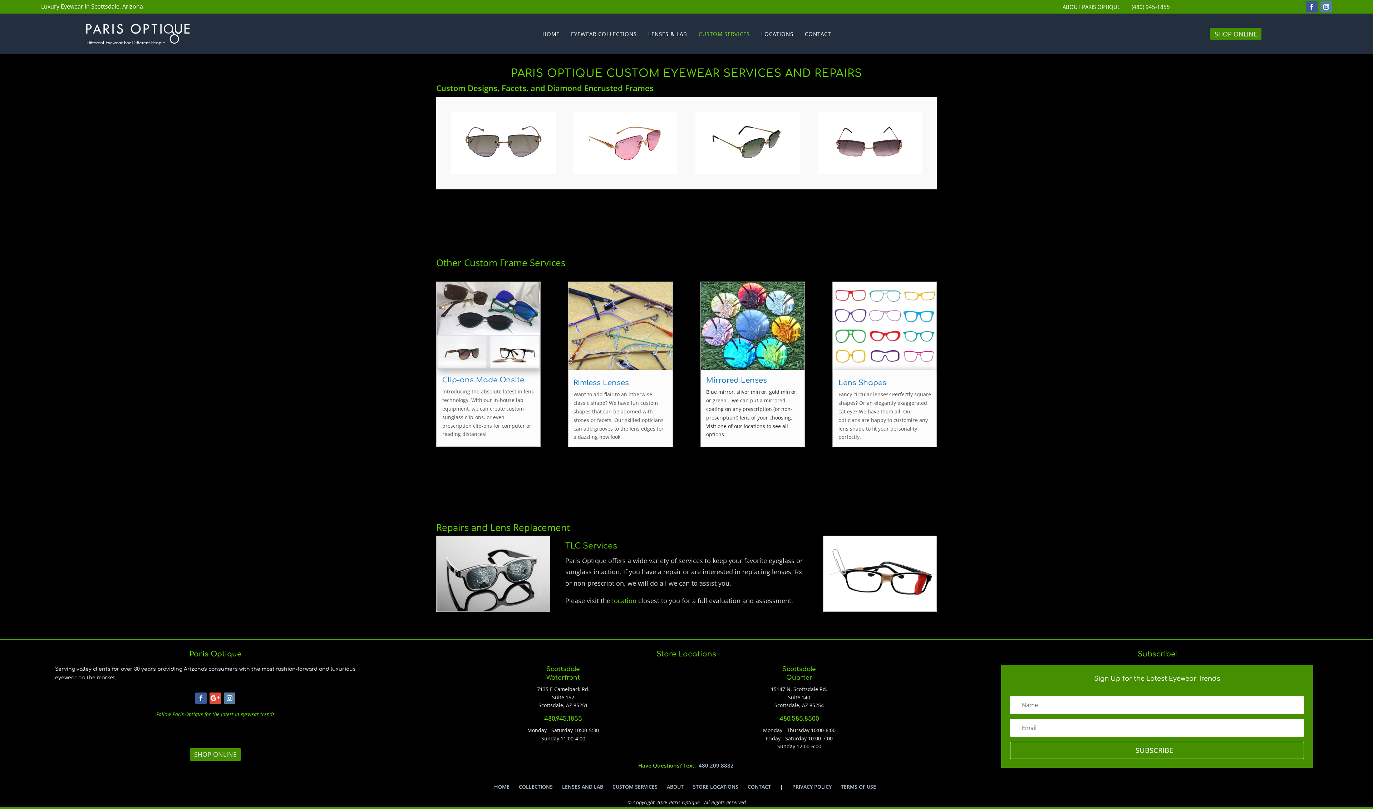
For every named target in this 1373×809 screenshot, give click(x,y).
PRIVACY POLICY (812, 786)
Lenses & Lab (667, 34)
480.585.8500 (799, 718)
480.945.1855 (563, 718)
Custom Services (724, 34)
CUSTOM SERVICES (635, 786)
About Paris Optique (1091, 7)
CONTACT (759, 786)
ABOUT (675, 786)
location (624, 600)
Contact (818, 34)
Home (551, 34)
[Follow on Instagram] (1326, 7)
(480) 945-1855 (1151, 7)
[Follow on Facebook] (1312, 7)
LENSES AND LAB (582, 786)
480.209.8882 (716, 765)
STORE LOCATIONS (715, 786)
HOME (502, 786)
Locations (777, 34)
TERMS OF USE (858, 786)
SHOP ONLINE (1236, 34)
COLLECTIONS (536, 786)
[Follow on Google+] (215, 698)
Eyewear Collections (604, 34)
